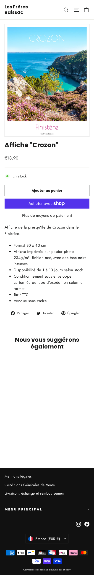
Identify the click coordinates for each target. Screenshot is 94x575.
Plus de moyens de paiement (47, 215)
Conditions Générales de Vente (30, 485)
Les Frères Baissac (16, 9)
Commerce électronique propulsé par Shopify (47, 569)
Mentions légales (18, 476)
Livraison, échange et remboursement (35, 493)
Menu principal (23, 509)
